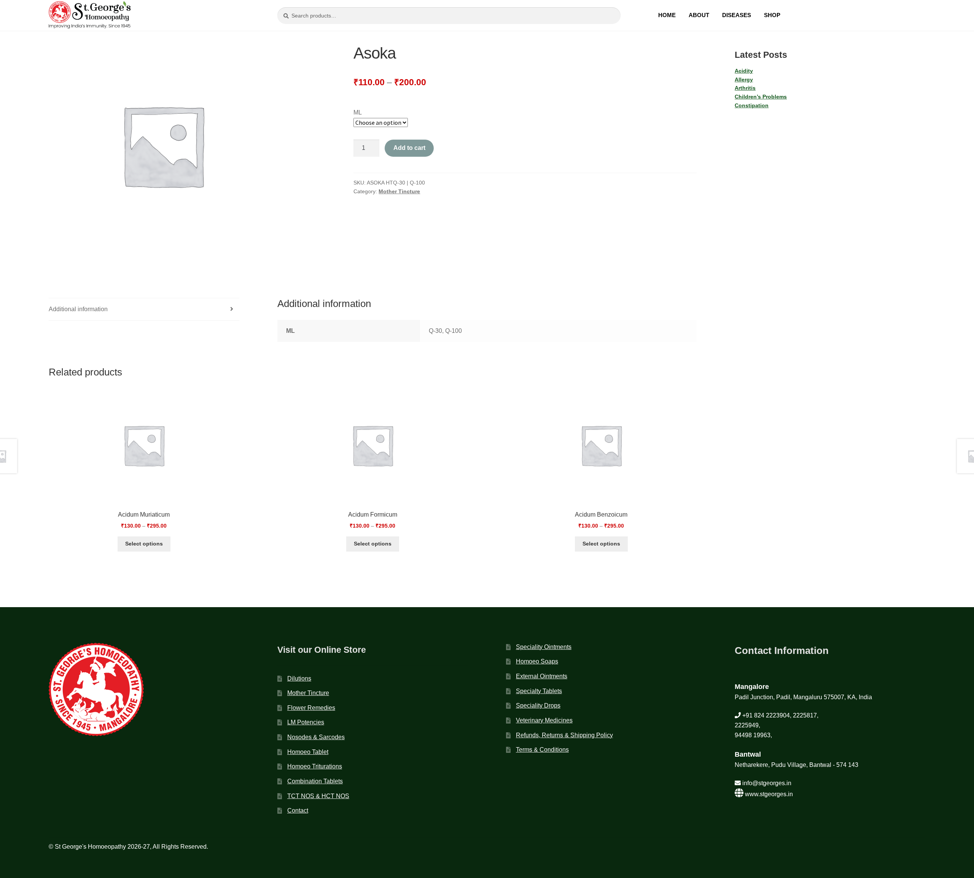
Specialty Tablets (539, 691)
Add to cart (409, 148)
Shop (772, 15)
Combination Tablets (315, 781)
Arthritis (745, 88)
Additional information (78, 309)
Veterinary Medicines (544, 720)
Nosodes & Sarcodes (316, 737)
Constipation (752, 105)
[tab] (144, 309)
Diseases (736, 15)
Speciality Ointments (543, 647)
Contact (297, 810)
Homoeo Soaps (537, 661)
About (699, 15)
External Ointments (541, 676)
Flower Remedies (311, 708)
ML (357, 112)
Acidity (744, 71)
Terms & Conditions (542, 749)
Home (667, 15)
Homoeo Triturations (314, 766)
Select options (144, 544)
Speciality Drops (538, 705)
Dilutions (299, 678)
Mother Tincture (399, 191)
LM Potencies (305, 722)
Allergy (744, 79)
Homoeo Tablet (307, 752)
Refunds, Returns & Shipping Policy (564, 735)
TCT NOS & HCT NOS (318, 796)
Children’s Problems (761, 97)
